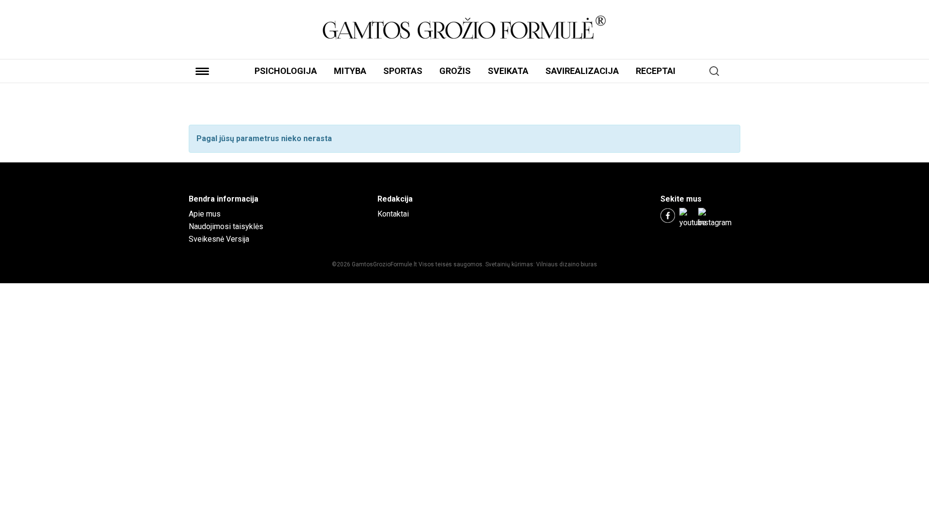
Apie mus (205, 213)
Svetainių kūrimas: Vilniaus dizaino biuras (541, 264)
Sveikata (508, 71)
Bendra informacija (223, 198)
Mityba (350, 71)
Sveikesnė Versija (219, 239)
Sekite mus (681, 198)
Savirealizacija (582, 71)
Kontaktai (393, 213)
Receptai (655, 71)
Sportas (402, 71)
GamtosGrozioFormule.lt (385, 264)
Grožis (455, 71)
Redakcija (395, 198)
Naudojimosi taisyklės (226, 226)
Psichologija (286, 71)
